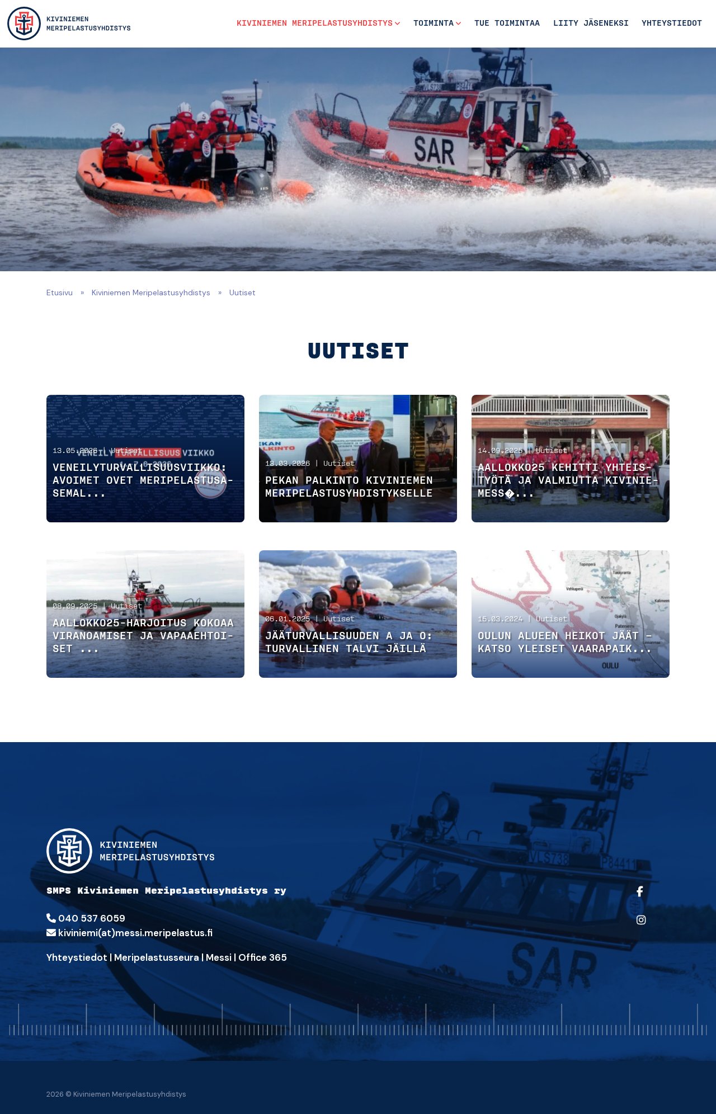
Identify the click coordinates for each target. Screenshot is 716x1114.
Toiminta (433, 23)
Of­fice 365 (262, 957)
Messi (219, 957)
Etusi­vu (59, 292)
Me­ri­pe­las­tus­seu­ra (156, 957)
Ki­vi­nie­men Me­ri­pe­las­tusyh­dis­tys (151, 292)
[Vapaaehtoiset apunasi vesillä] (69, 23)
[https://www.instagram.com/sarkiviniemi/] (650, 927)
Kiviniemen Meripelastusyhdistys (315, 23)
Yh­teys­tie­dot (76, 957)
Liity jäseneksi (591, 23)
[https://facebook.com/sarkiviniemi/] (650, 899)
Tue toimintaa (507, 23)
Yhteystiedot (672, 23)
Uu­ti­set (126, 451)
